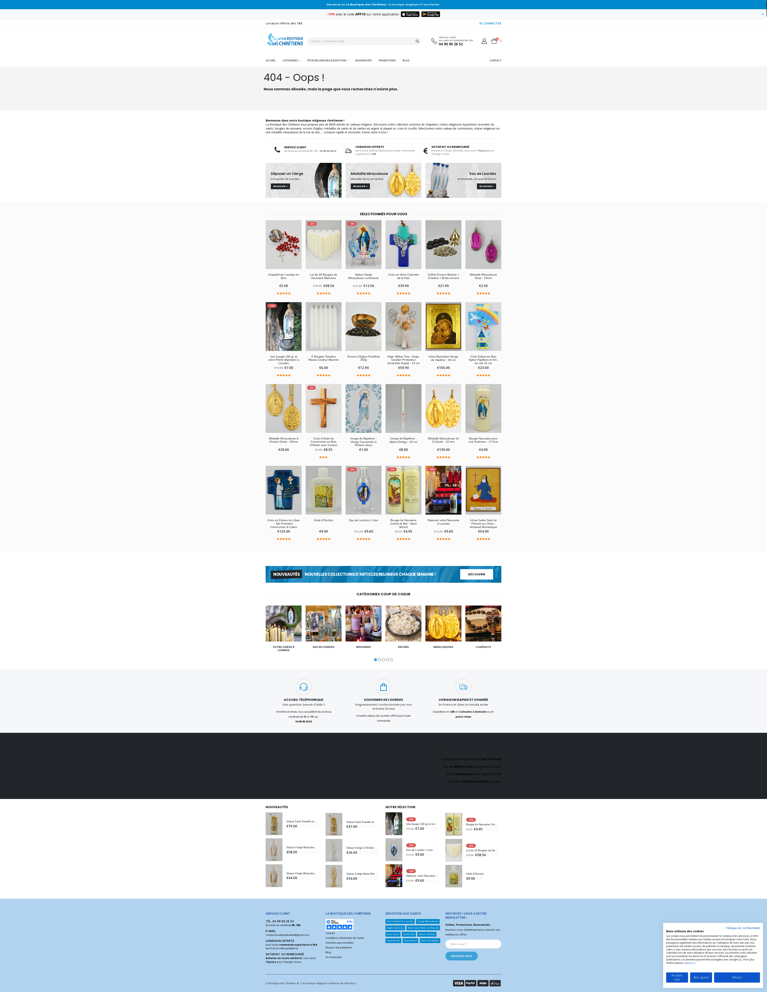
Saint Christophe (430, 940)
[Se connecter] (484, 41)
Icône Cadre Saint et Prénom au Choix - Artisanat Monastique (483, 524)
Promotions (387, 60)
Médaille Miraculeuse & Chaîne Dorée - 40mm (283, 440)
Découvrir (476, 574)
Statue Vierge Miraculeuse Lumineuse (363, 276)
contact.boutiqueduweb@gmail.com (287, 935)
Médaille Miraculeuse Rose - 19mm (483, 276)
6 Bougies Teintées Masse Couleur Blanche (323, 358)
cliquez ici (689, 963)
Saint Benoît (410, 940)
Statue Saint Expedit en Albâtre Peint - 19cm (302, 821)
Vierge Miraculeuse (427, 921)
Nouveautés (363, 60)
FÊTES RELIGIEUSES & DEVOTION (326, 60)
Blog (406, 60)
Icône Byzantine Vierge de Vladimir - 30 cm (443, 358)
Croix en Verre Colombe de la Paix (403, 276)
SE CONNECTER (490, 23)
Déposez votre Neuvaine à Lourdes (443, 522)
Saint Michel (393, 940)
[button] (496, 41)
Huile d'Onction (323, 520)
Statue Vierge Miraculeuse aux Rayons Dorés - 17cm (302, 873)
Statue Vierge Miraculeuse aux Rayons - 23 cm (302, 847)
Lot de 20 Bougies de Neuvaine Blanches (323, 276)
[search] (417, 41)
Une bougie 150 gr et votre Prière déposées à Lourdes (283, 360)
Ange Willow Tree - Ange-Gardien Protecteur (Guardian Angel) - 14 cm (403, 360)
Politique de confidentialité (743, 928)
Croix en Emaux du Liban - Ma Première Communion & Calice (283, 524)
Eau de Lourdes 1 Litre (363, 520)
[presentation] (253, 634)
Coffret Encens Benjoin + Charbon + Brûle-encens (443, 276)
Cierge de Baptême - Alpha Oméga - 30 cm (403, 440)
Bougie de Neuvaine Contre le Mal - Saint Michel (403, 524)
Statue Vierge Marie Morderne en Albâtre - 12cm (362, 873)
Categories (290, 60)
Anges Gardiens (395, 927)
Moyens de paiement (339, 947)
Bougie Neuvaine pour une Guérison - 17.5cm (483, 440)
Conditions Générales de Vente (345, 938)
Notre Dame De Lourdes (400, 921)
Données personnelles (340, 942)
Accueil (271, 60)
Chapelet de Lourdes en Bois (283, 276)
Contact (495, 60)
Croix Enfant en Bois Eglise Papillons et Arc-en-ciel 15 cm (483, 360)
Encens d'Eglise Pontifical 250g (363, 358)
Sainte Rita (409, 934)
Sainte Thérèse (427, 934)
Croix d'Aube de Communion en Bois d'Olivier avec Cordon (323, 442)
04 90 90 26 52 (451, 44)
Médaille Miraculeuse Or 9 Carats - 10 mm (443, 440)
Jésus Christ (393, 934)
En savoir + (280, 186)
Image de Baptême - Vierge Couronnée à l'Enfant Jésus (363, 442)
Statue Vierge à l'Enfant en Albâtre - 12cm (362, 847)
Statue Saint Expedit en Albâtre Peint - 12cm (362, 822)
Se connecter (334, 957)
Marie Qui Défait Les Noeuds (423, 927)
